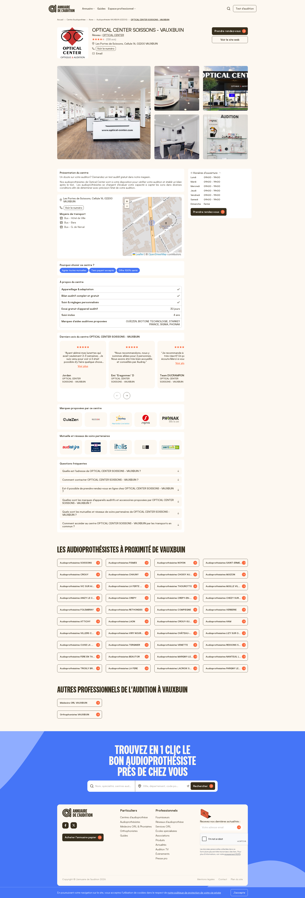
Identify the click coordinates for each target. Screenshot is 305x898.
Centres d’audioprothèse (134, 817)
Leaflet (139, 254)
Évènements (162, 853)
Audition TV (162, 849)
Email (99, 53)
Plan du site (237, 879)
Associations (162, 835)
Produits (160, 840)
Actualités (161, 844)
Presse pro (161, 858)
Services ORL (163, 826)
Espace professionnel (121, 8)
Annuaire (87, 8)
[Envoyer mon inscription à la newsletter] (239, 827)
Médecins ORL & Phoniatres (136, 826)
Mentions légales (206, 879)
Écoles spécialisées (166, 831)
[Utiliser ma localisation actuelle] (188, 786)
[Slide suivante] (126, 395)
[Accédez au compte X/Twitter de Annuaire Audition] (74, 825)
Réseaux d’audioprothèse (170, 821)
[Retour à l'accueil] (83, 812)
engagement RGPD (232, 854)
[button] (152, 223)
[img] (104, 39)
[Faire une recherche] (228, 8)
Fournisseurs (162, 817)
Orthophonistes (129, 831)
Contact (222, 879)
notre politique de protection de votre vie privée (194, 892)
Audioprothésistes (130, 821)
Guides (101, 8)
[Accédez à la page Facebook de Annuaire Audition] (65, 825)
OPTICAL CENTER (113, 35)
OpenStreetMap (158, 254)
